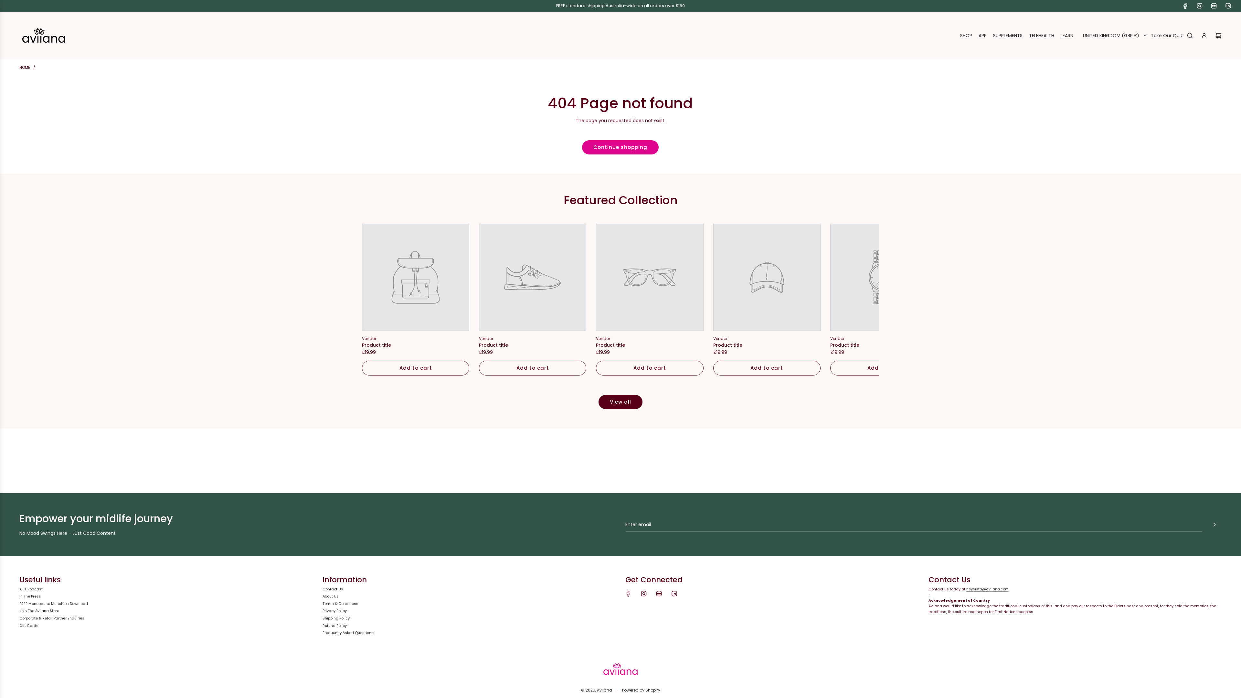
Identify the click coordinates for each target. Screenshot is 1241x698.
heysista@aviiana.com (987, 589)
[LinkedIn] (1228, 6)
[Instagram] (1200, 6)
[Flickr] (1214, 6)
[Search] (1190, 35)
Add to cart (415, 368)
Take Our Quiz (1167, 35)
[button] (374, 299)
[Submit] (1214, 525)
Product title (376, 345)
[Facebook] (1185, 6)
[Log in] (1204, 35)
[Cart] (1218, 35)
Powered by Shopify (641, 690)
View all (620, 401)
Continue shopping (620, 147)
